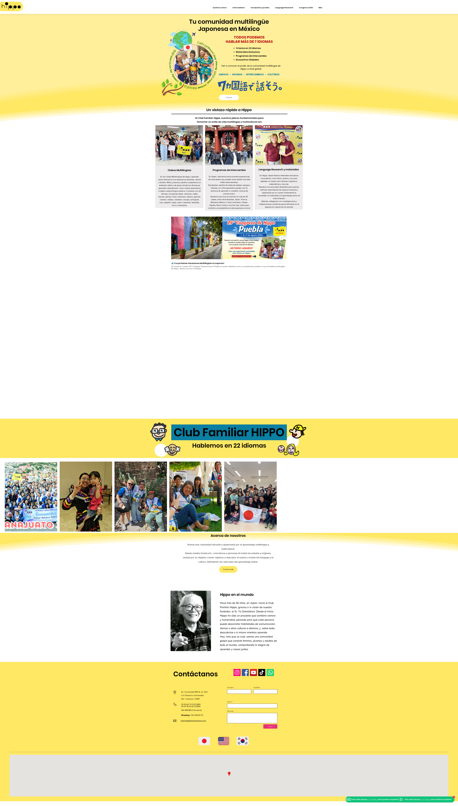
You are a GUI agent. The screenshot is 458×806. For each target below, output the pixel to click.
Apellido (257, 687)
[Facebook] (245, 672)
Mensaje (230, 711)
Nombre (230, 687)
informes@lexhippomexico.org (193, 721)
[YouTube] (253, 672)
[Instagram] (237, 672)
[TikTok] (261, 672)
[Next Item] (281, 238)
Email (229, 702)
